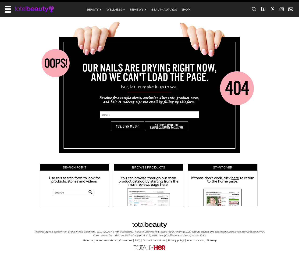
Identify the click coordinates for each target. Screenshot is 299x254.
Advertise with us (106, 240)
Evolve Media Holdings (81, 231)
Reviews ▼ (138, 9)
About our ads (195, 240)
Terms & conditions (154, 240)
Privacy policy (176, 240)
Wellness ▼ (116, 9)
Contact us (125, 240)
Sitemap (212, 240)
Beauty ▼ (94, 9)
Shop (186, 9)
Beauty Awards (164, 9)
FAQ (137, 240)
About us (87, 240)
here (164, 184)
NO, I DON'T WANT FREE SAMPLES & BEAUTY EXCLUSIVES (166, 126)
